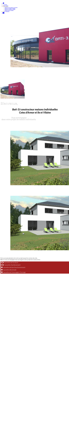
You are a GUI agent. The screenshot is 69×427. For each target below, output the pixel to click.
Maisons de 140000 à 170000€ (10, 9)
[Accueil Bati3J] (3, 3)
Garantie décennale (9, 270)
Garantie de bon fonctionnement (14, 267)
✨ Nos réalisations (6, 11)
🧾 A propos (5, 4)
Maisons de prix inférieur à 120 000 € (11, 7)
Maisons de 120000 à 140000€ (10, 8)
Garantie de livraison (11, 262)
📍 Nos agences (5, 5)
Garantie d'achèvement (12, 265)
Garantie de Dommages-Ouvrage (14, 272)
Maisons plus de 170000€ (9, 10)
